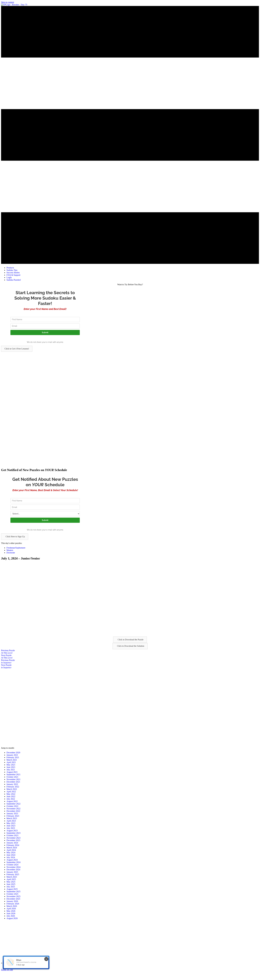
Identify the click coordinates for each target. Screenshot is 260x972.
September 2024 (13, 862)
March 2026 (11, 906)
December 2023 (13, 840)
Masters (9, 550)
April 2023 (11, 821)
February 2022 (12, 787)
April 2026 (11, 908)
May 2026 (10, 911)
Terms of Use (98, 967)
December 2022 (13, 811)
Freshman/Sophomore (15, 548)
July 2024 (10, 857)
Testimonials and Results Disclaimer (127, 967)
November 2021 (13, 779)
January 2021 (12, 755)
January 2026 (12, 901)
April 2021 (11, 762)
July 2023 (10, 828)
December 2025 (13, 899)
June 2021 (10, 767)
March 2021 (11, 760)
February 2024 (12, 845)
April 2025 (11, 879)
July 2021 (10, 769)
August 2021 (12, 772)
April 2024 (11, 850)
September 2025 (13, 891)
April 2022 (11, 791)
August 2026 (12, 918)
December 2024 (13, 869)
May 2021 (10, 765)
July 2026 (10, 916)
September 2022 (13, 804)
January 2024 (12, 843)
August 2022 (12, 801)
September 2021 (13, 774)
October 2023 (12, 835)
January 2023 (12, 813)
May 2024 (10, 852)
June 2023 (10, 826)
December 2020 (13, 752)
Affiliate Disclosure (147, 967)
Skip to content (7, 2)
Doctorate (10, 552)
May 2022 (10, 794)
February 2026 (12, 904)
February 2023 (12, 816)
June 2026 (10, 913)
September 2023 (13, 833)
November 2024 (13, 867)
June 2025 (10, 884)
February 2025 (12, 874)
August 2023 (12, 830)
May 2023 (10, 823)
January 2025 (12, 872)
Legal (90, 967)
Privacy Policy (109, 967)
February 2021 (12, 757)
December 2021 (13, 782)
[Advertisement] (82, 371)
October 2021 (12, 777)
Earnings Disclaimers (163, 967)
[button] (16, 349)
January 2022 (12, 784)
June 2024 (10, 855)
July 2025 (10, 886)
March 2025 (11, 877)
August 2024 (12, 860)
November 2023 (13, 838)
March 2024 (11, 847)
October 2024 (12, 865)
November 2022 (13, 808)
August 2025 (12, 889)
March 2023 (11, 818)
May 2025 (10, 882)
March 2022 (11, 789)
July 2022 (10, 799)
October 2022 (12, 806)
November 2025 (13, 896)
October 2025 (12, 894)
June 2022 (10, 796)
